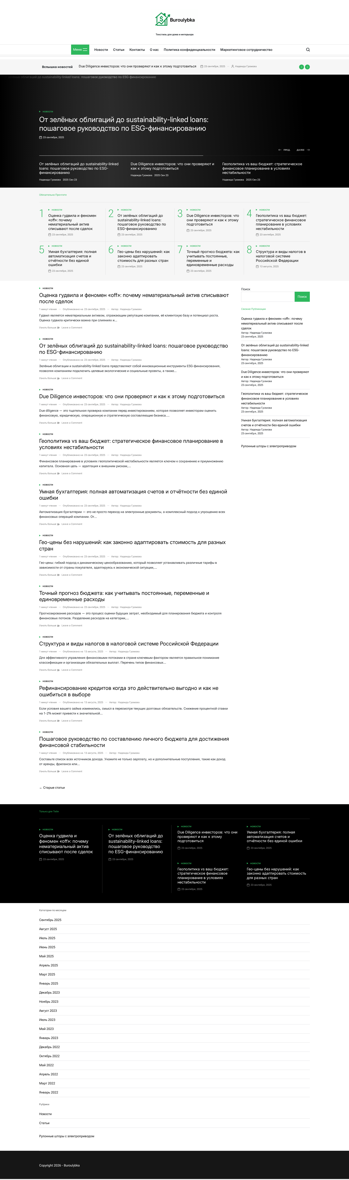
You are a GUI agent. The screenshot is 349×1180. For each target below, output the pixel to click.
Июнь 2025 (47, 947)
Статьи (118, 50)
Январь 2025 (48, 983)
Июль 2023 (47, 1020)
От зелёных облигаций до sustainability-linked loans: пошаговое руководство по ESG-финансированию (142, 222)
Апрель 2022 (48, 1074)
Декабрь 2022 (49, 1047)
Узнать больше (48, 327)
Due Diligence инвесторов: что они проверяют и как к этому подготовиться (137, 66)
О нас (154, 50)
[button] (301, 67)
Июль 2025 (47, 938)
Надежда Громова (246, 66)
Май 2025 (46, 956)
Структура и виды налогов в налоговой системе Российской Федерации (281, 256)
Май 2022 (46, 1065)
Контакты (137, 50)
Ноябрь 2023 (48, 1002)
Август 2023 (48, 1011)
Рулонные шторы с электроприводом (268, 446)
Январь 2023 (48, 1038)
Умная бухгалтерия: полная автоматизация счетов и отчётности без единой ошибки (72, 258)
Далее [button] (301, 150)
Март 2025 (47, 974)
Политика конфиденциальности (189, 50)
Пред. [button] (287, 150)
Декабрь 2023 (49, 992)
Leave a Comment (72, 327)
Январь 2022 (48, 1092)
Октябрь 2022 (49, 1056)
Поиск (245, 289)
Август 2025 (48, 929)
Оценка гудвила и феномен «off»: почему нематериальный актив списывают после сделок (72, 222)
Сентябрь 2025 (50, 920)
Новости (101, 50)
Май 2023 (46, 1029)
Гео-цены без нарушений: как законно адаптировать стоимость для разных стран (144, 256)
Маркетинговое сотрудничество (246, 50)
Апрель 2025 (48, 965)
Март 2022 (47, 1083)
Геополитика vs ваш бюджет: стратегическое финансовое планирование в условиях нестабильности (281, 222)
